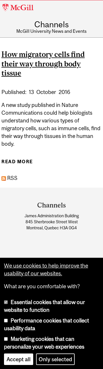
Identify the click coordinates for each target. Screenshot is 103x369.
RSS (11, 178)
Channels (51, 24)
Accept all (19, 359)
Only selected (55, 359)
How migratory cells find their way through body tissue (43, 63)
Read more (17, 163)
